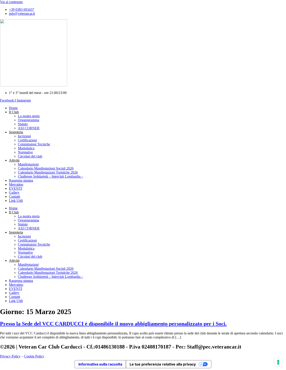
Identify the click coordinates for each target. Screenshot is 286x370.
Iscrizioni (24, 136)
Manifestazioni (28, 164)
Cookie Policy (34, 356)
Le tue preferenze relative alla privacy (163, 364)
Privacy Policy (10, 356)
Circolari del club (30, 156)
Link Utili (16, 200)
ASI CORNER (29, 128)
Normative (25, 152)
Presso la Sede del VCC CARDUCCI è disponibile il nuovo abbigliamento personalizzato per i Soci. (113, 324)
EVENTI (15, 188)
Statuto (23, 124)
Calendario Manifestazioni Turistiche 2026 (48, 172)
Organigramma (28, 120)
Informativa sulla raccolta (100, 364)
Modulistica (26, 148)
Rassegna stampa (21, 180)
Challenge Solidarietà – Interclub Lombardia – (50, 176)
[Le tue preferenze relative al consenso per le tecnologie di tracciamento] (278, 362)
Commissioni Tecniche (34, 144)
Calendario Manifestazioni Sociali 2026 (46, 168)
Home (13, 108)
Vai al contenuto (11, 2)
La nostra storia (29, 116)
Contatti (14, 196)
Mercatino (16, 184)
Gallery (14, 192)
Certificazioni (27, 140)
